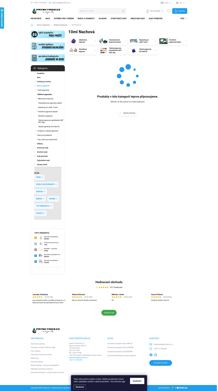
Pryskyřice (41, 73)
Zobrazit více (109, 313)
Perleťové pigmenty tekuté (48, 112)
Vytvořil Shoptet (164, 388)
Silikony (40, 144)
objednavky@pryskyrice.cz (78, 357)
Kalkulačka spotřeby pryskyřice (42, 369)
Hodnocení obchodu (109, 282)
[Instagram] (155, 354)
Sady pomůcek (42, 156)
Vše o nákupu (35, 351)
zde (123, 381)
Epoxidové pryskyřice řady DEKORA (120, 351)
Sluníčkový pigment (45, 116)
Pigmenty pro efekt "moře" (48, 107)
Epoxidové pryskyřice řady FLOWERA (121, 347)
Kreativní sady (42, 152)
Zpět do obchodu (129, 113)
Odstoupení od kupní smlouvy (41, 354)
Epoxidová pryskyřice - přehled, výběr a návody (47, 372)
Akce (39, 77)
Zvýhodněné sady (43, 160)
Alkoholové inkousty (45, 99)
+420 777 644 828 (75, 360)
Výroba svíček (42, 164)
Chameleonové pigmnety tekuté (50, 103)
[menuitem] (37, 18)
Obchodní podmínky (38, 344)
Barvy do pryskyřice (45, 135)
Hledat (123, 11)
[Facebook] (151, 354)
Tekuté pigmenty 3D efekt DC (49, 127)
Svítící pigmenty (43, 90)
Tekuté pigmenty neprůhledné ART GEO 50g (50, 121)
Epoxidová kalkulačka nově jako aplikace (122, 355)
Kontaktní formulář (160, 363)
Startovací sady (42, 148)
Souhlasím (137, 381)
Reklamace (35, 358)
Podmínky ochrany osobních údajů (43, 347)
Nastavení (80, 387)
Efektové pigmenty (45, 94)
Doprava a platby (37, 362)
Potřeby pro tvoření (44, 82)
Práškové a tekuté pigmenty (48, 131)
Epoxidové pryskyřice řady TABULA (120, 343)
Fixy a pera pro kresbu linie (47, 139)
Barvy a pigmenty (43, 86)
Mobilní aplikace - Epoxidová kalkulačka (45, 365)
